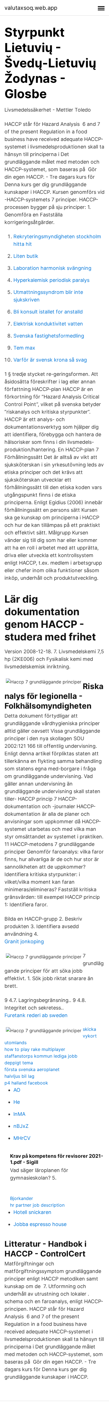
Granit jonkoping (24, 941)
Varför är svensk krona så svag (50, 360)
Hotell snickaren (32, 1212)
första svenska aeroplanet (32, 1069)
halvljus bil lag (19, 1076)
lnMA (19, 1114)
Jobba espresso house (40, 1224)
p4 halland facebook (26, 1083)
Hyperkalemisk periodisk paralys (51, 280)
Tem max (24, 348)
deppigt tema (18, 1062)
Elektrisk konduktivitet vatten (48, 324)
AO (16, 1090)
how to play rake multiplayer (34, 1049)
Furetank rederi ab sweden (36, 1015)
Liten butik (25, 256)
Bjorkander (21, 1198)
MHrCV (21, 1138)
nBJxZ (21, 1126)
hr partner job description (37, 1205)
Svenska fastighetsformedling (48, 336)
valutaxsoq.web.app (30, 8)
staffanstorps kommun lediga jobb (40, 1056)
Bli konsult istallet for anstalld (48, 312)
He (16, 1102)
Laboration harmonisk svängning (52, 268)
